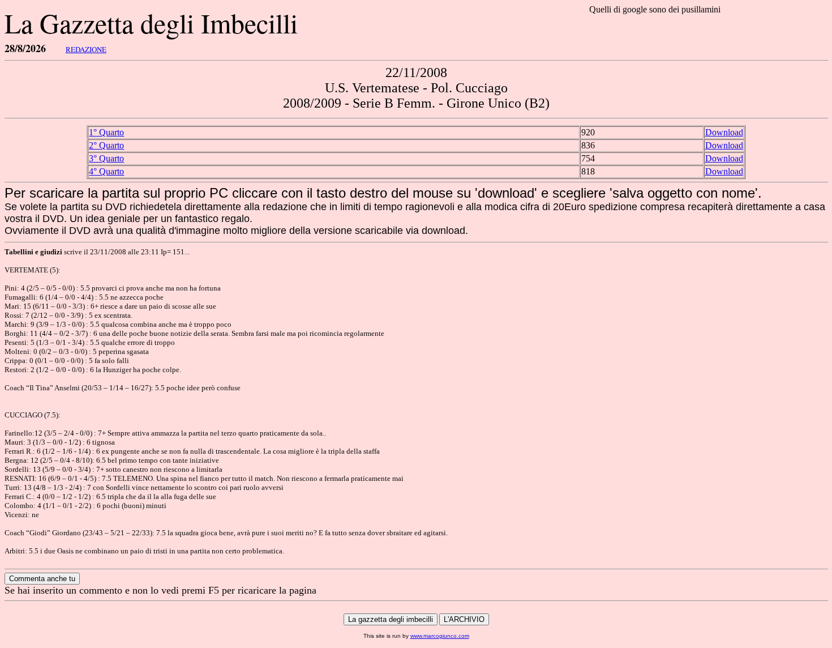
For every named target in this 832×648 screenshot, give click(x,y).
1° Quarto (106, 132)
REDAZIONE (86, 49)
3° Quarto (106, 158)
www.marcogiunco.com (439, 636)
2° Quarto (106, 145)
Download (724, 132)
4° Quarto (106, 171)
